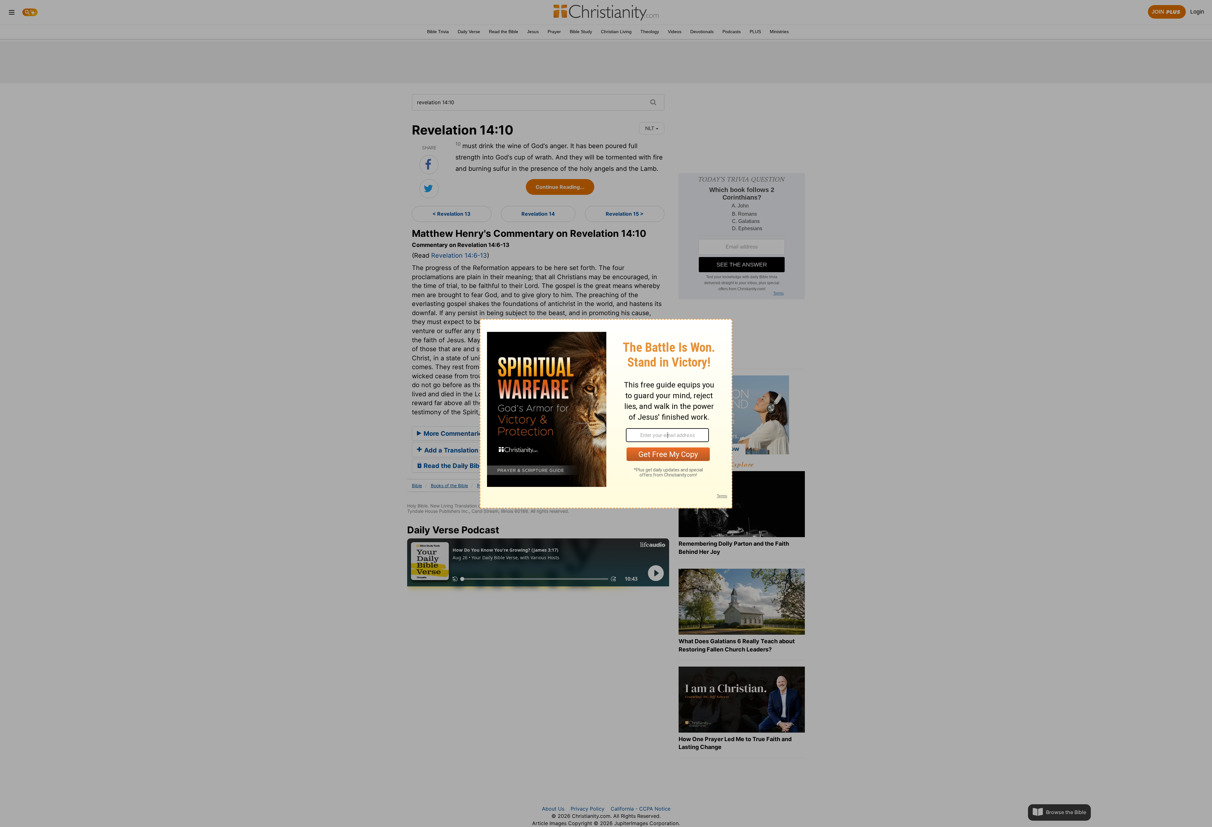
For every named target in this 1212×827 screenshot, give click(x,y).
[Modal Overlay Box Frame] (606, 413)
